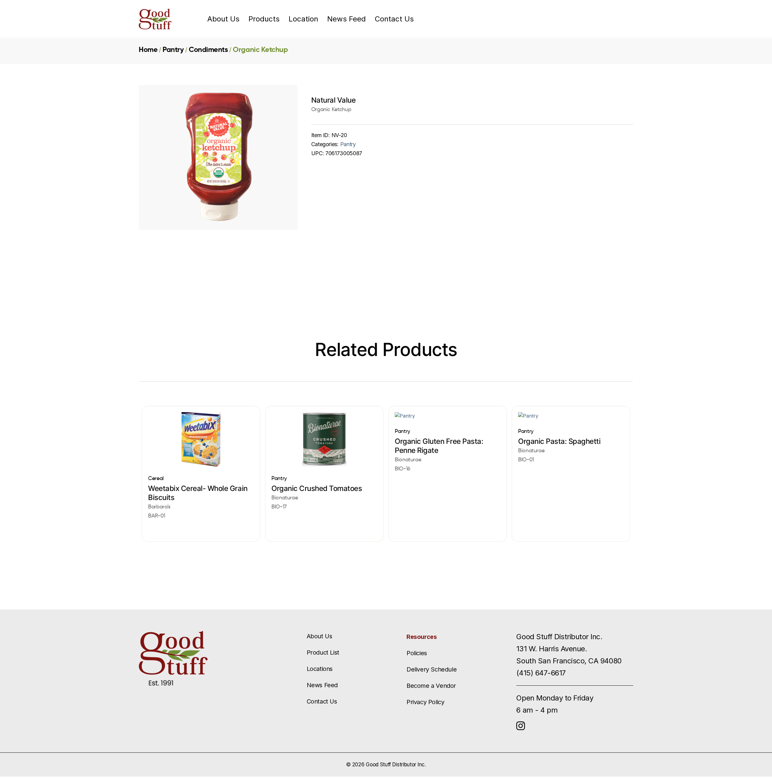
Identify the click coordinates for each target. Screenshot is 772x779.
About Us (223, 19)
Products (264, 19)
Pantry (173, 49)
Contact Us (394, 19)
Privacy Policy (425, 702)
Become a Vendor (431, 685)
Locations (320, 668)
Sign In (594, 18)
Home (148, 49)
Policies (417, 653)
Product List (323, 652)
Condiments (208, 49)
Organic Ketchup (260, 49)
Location (303, 19)
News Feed (346, 19)
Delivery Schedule (432, 669)
